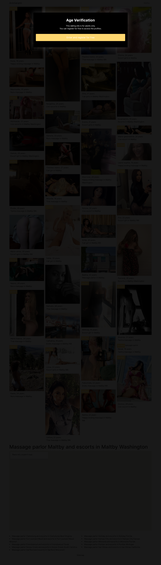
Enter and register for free (80, 37)
